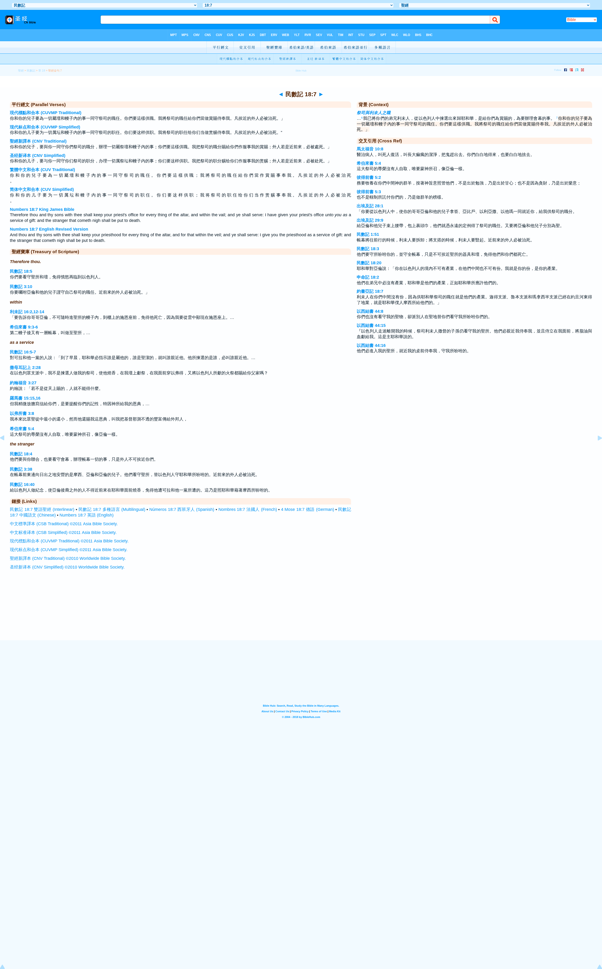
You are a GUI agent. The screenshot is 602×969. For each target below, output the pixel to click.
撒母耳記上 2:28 (25, 367)
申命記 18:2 (368, 277)
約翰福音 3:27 (23, 382)
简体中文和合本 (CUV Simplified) (42, 189)
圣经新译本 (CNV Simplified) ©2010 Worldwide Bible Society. (67, 567)
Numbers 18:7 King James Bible (42, 209)
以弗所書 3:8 (22, 413)
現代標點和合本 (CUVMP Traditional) (45, 112)
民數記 (31, 70)
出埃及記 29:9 (370, 220)
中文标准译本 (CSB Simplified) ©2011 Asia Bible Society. (63, 532)
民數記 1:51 (368, 234)
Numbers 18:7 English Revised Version (49, 229)
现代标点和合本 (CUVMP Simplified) (45, 127)
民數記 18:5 (21, 271)
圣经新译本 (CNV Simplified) (37, 155)
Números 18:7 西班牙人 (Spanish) (181, 509)
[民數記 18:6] (6, 448)
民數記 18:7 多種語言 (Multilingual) (112, 509)
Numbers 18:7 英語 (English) (86, 515)
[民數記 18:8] (596, 448)
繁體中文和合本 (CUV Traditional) (42, 169)
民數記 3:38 (21, 469)
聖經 (21, 70)
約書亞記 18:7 (370, 291)
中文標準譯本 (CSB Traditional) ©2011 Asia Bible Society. (64, 523)
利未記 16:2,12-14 (27, 311)
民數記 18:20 (369, 262)
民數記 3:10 (21, 286)
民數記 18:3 (368, 248)
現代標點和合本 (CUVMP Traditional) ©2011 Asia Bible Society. (69, 541)
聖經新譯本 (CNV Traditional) (38, 141)
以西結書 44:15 (371, 325)
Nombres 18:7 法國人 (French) (247, 509)
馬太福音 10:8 (370, 149)
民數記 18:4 (21, 454)
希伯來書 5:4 (22, 428)
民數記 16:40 (22, 484)
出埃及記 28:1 (370, 206)
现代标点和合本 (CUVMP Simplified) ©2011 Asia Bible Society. (68, 549)
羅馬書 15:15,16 (25, 398)
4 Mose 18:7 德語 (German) (307, 509)
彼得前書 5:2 (369, 177)
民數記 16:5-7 (23, 352)
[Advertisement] (301, 611)
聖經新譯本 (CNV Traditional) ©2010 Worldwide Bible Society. (68, 558)
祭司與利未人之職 (374, 112)
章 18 (41, 70)
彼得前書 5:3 (369, 191)
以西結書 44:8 (370, 311)
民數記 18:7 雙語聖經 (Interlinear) (42, 509)
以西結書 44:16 (371, 345)
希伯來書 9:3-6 (24, 327)
